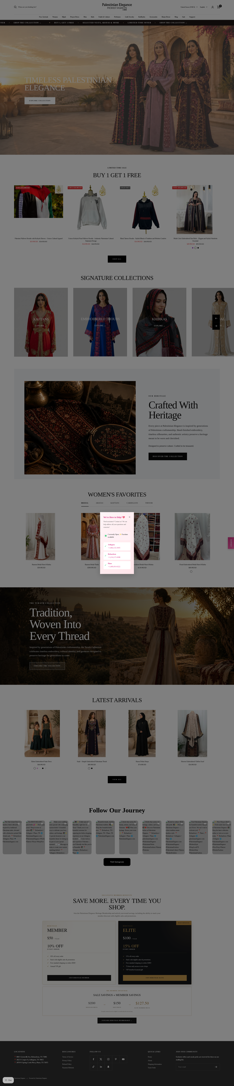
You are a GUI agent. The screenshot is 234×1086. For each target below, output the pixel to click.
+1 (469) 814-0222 (114, 567)
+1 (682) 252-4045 (114, 548)
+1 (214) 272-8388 (114, 557)
